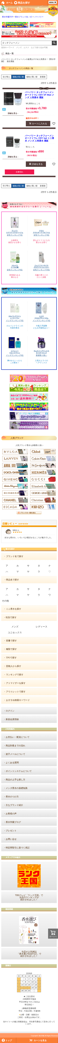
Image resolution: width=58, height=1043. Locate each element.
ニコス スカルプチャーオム (41, 317)
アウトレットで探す (16, 691)
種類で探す (11, 649)
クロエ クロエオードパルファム (41, 231)
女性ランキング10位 (41, 270)
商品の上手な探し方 (15, 779)
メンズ (14, 626)
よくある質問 (12, 762)
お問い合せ (11, 839)
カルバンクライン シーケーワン (15, 317)
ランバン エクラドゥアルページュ (14, 231)
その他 (5, 601)
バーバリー (38, 17)
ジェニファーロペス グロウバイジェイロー (41, 266)
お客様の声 (11, 813)
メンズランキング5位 (41, 320)
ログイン (10, 711)
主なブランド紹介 (14, 805)
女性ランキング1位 (15, 235)
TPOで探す (11, 657)
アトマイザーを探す (16, 683)
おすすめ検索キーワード (18, 700)
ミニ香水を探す (13, 609)
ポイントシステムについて (19, 771)
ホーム (9, 3)
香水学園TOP (7, 17)
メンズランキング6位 (15, 355)
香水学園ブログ (13, 822)
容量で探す (11, 640)
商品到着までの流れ (15, 745)
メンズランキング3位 (15, 320)
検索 (54, 43)
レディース (41, 626)
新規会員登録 (12, 719)
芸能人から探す (13, 666)
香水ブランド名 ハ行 (23, 17)
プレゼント (11, 830)
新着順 (42, 77)
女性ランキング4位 (41, 235)
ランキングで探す (14, 674)
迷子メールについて (15, 754)
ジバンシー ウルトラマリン (14, 352)
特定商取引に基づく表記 (18, 847)
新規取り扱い (41, 355)
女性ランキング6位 (15, 270)
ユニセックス (15, 632)
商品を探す (24, 2)
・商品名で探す (11, 580)
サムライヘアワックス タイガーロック (41, 352)
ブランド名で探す (14, 556)
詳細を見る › (13, 113)
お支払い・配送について (18, 737)
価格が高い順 (31, 77)
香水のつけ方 (12, 796)
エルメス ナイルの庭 (15, 266)
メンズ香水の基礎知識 (16, 788)
